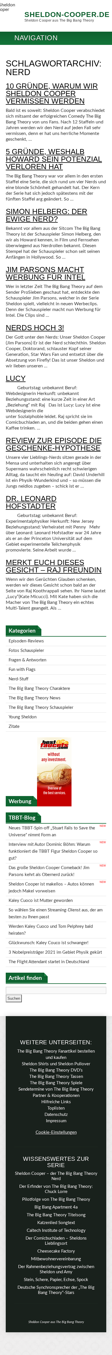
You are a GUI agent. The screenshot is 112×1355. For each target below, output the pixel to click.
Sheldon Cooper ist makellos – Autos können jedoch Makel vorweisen (51, 867)
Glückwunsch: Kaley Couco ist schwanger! (48, 915)
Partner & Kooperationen (56, 1064)
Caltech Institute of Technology (56, 1199)
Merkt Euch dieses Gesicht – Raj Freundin (54, 566)
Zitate (14, 715)
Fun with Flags (22, 665)
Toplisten (56, 1077)
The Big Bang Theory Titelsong (56, 1184)
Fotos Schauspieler (26, 649)
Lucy (16, 378)
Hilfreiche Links (56, 1071)
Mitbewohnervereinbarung (56, 1228)
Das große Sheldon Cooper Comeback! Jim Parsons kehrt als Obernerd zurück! (49, 853)
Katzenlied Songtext (56, 1192)
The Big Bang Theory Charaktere (39, 682)
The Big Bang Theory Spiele (56, 1052)
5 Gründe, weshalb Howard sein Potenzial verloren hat (54, 159)
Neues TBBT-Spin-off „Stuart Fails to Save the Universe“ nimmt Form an (52, 819)
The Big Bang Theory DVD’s (56, 1039)
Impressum (56, 1090)
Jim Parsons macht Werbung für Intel (45, 273)
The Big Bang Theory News (35, 690)
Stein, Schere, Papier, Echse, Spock (56, 1249)
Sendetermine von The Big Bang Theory (56, 1058)
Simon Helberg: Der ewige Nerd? (46, 215)
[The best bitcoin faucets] (54, 793)
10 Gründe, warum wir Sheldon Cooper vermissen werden (52, 93)
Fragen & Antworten (27, 657)
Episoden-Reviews (26, 640)
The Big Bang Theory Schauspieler (41, 699)
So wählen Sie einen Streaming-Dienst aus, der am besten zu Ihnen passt (56, 889)
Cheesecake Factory (56, 1220)
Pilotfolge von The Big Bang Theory (56, 1168)
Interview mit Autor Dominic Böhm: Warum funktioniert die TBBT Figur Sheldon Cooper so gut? (53, 836)
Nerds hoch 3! (35, 327)
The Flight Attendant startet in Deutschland (49, 931)
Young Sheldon (22, 707)
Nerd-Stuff (18, 674)
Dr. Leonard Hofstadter (31, 502)
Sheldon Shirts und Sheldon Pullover (56, 1033)
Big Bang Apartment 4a (56, 1176)
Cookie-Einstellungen (56, 1101)
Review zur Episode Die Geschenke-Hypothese (54, 444)
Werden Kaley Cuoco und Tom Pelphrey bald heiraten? (51, 903)
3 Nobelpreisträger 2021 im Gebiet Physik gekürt (55, 923)
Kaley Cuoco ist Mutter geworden (41, 878)
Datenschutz (56, 1083)
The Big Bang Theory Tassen (56, 1045)
